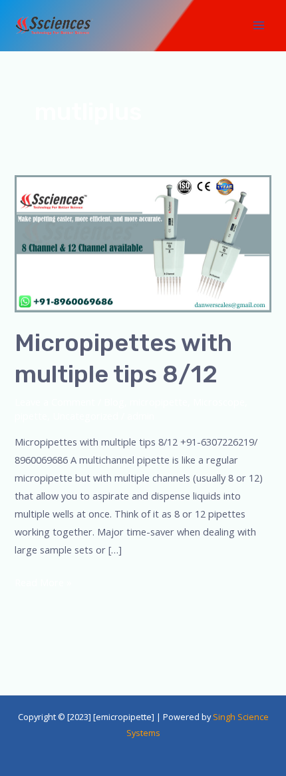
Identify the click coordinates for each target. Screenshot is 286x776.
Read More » (43, 581)
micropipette (159, 401)
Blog (114, 401)
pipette (31, 415)
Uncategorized (85, 415)
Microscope (219, 401)
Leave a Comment (55, 401)
